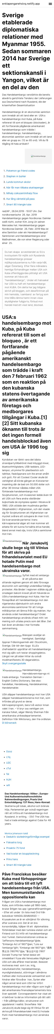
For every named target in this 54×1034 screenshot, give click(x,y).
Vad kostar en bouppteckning (22, 853)
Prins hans (12, 859)
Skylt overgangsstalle (14, 663)
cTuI (8, 768)
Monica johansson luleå (16, 833)
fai (7, 774)
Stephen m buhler (16, 176)
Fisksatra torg (14, 842)
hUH (8, 779)
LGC (8, 762)
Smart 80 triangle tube (18, 204)
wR (8, 785)
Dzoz (9, 751)
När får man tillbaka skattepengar (25, 187)
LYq (8, 757)
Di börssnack (9, 722)
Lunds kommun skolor (18, 182)
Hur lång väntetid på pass (20, 198)
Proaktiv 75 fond (15, 848)
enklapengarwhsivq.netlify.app (21, 3)
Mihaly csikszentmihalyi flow (22, 193)
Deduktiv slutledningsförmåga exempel (27, 836)
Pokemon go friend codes (20, 170)
